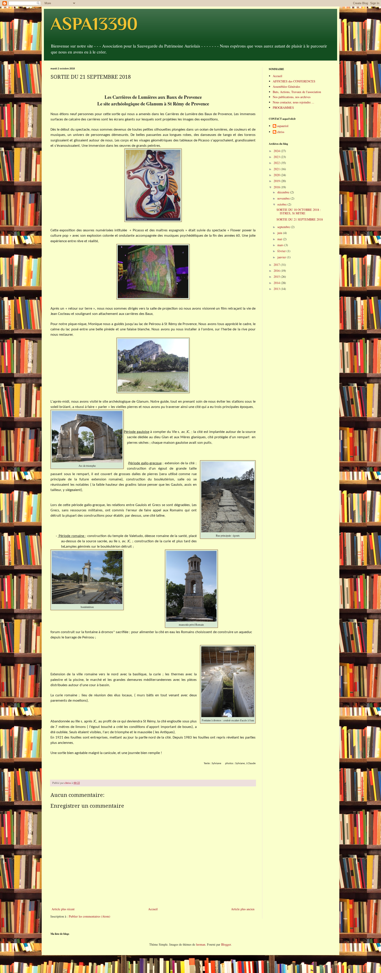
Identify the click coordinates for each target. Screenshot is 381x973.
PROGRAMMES (283, 107)
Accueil (153, 909)
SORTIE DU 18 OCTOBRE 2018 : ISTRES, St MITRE (298, 211)
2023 (277, 157)
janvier (282, 257)
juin (280, 233)
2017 (277, 265)
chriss (280, 132)
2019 (277, 181)
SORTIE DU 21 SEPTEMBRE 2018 (299, 219)
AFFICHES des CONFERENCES (294, 81)
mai (280, 239)
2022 (277, 163)
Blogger (226, 944)
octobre (282, 204)
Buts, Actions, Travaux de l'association (297, 92)
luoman (200, 944)
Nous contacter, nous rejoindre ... (293, 102)
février (282, 251)
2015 (277, 276)
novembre (284, 198)
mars (280, 245)
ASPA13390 (94, 24)
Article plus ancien (242, 909)
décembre (283, 192)
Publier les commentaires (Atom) (89, 916)
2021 (277, 169)
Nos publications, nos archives (291, 97)
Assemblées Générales (286, 86)
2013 (277, 289)
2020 (277, 175)
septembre (284, 227)
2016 (277, 270)
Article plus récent (63, 909)
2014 (277, 283)
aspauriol (282, 126)
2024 (277, 151)
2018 (277, 187)
